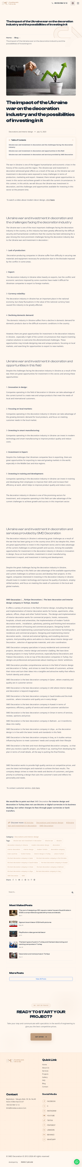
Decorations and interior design (49, 822)
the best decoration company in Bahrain (50, 867)
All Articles (28, 822)
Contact (45, 1087)
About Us (45, 1068)
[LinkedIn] (28, 879)
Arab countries (12, 854)
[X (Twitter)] (16, 879)
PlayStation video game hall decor (32, 932)
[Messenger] (34, 879)
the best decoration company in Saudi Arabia (23, 862)
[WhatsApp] (22, 879)
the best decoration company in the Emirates (51, 858)
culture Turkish (59, 854)
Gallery (45, 1077)
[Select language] (73, 3)
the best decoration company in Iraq (48, 871)
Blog (16, 38)
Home (9, 38)
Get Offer (39, 1037)
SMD (23, 876)
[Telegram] (25, 879)
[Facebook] (13, 879)
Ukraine (59, 841)
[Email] (19, 879)
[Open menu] (78, 3)
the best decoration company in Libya (20, 871)
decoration (56, 845)
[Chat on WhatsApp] (77, 1162)
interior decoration (14, 849)
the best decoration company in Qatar (20, 858)
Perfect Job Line (27, 1162)
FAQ (43, 1080)
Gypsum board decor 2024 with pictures (35, 922)
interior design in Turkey (42, 854)
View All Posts (41, 979)
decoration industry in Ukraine (18, 845)
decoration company (58, 849)
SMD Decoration (46, 825)
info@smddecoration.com (16, 1108)
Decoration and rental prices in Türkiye (34, 954)
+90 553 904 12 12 (13, 1105)
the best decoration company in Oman (20, 867)
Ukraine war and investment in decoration (27, 841)
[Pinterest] (31, 879)
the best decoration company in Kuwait (54, 862)
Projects (45, 1074)
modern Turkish (42, 849)
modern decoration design (40, 845)
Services (45, 1071)
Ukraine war (49, 841)
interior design (29, 849)
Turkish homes (26, 854)
